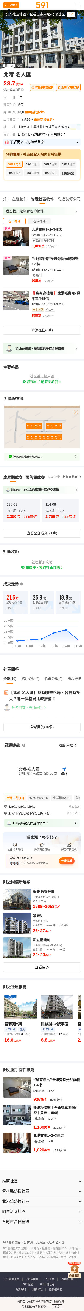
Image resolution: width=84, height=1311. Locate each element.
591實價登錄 (12, 1279)
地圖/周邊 (66, 745)
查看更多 (42, 967)
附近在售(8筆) (42, 330)
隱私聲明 (42, 1306)
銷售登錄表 (70, 477)
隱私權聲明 (55, 1289)
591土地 (49, 1279)
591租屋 (28, 1284)
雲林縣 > (29, 1242)
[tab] (14, 221)
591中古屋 (67, 1279)
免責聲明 (21, 1289)
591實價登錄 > (13, 1242)
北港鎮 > (42, 1242)
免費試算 (66, 860)
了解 (71, 14)
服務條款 (37, 1289)
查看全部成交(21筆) (42, 533)
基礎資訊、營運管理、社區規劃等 (40, 134)
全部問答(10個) (42, 727)
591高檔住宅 (46, 1284)
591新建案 (32, 1279)
